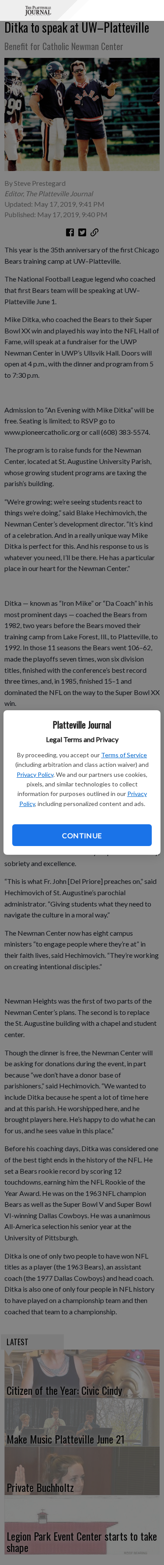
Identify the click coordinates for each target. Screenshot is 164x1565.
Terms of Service (124, 755)
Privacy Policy (35, 774)
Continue (81, 835)
